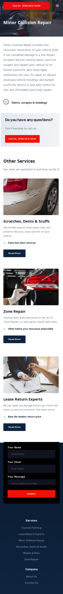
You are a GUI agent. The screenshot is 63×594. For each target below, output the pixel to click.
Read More (14, 253)
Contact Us (31, 583)
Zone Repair (31, 559)
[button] (57, 5)
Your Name (14, 447)
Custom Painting (31, 527)
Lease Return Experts (32, 534)
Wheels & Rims (31, 553)
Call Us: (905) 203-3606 (26, 5)
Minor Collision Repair (32, 540)
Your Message (16, 476)
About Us (31, 576)
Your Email (14, 462)
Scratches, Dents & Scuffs (31, 546)
